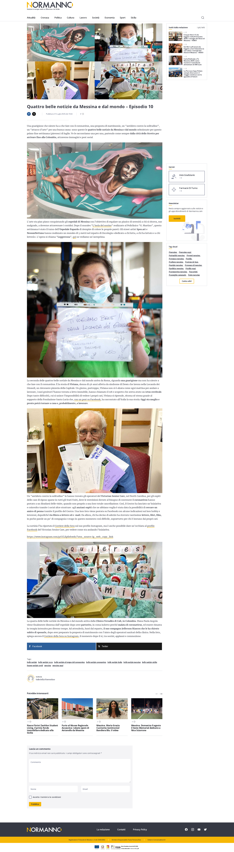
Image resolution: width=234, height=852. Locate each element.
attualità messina (177, 255)
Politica (57, 17)
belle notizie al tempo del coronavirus (69, 662)
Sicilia (133, 17)
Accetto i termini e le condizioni (47, 797)
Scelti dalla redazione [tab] (178, 27)
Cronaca (45, 17)
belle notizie (32, 662)
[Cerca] (202, 17)
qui (74, 236)
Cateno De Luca (192, 262)
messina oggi (57, 665)
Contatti (121, 829)
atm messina (194, 275)
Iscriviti (177, 218)
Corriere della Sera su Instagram (61, 636)
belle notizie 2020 (45, 662)
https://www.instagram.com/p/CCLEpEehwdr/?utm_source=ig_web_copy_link (70, 536)
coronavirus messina (178, 272)
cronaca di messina (194, 265)
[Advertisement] (186, 122)
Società (95, 17)
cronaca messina (177, 259)
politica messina (176, 268)
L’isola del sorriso (102, 225)
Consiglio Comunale (178, 275)
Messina (47, 665)
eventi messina (194, 255)
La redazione (103, 829)
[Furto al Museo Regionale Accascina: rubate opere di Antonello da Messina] (77, 708)
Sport (122, 17)
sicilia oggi (191, 268)
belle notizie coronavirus (96, 662)
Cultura (70, 17)
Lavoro (83, 17)
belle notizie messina (132, 662)
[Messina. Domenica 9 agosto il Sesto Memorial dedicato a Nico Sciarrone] (146, 708)
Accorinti (193, 272)
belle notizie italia (115, 662)
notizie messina (176, 265)
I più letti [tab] (201, 27)
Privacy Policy (140, 829)
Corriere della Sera (65, 526)
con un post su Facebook (87, 399)
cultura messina (176, 262)
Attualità (31, 17)
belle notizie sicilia (149, 662)
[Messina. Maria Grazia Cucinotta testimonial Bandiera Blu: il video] (112, 708)
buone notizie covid (35, 665)
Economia (109, 17)
